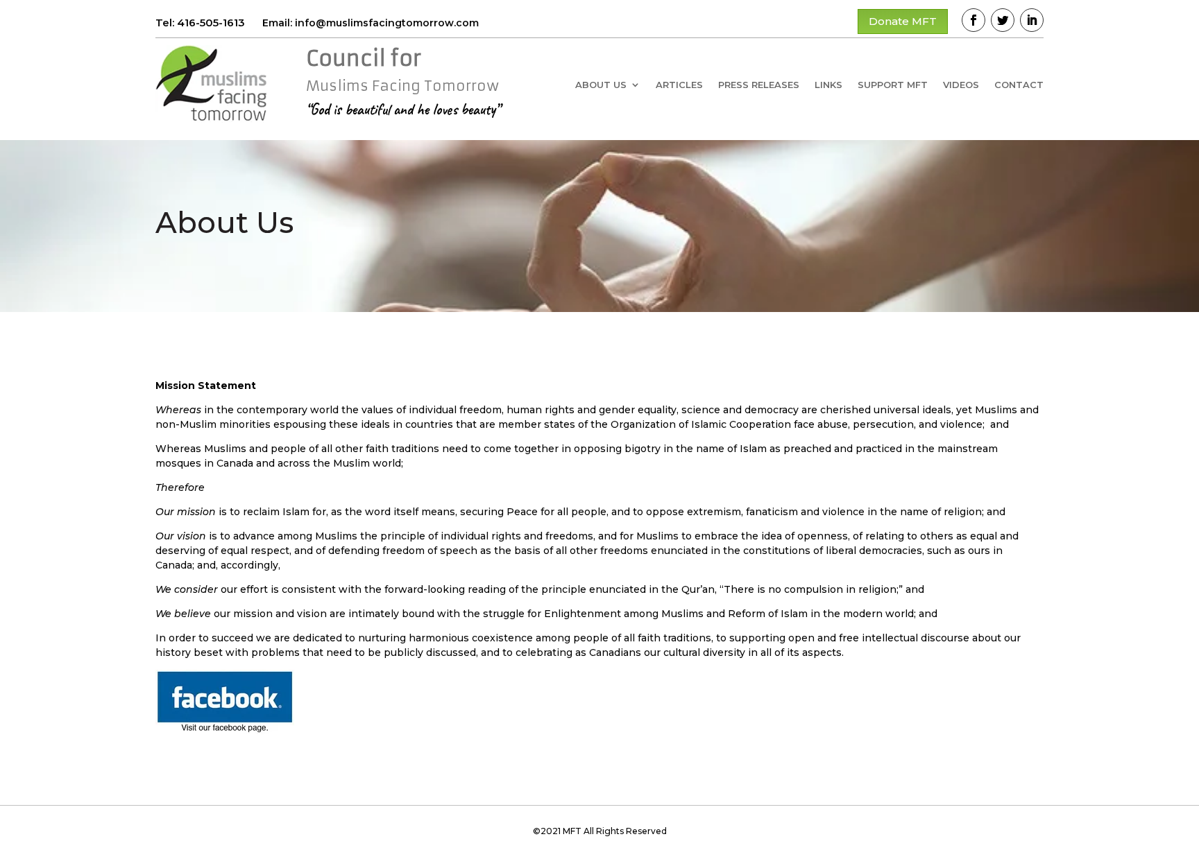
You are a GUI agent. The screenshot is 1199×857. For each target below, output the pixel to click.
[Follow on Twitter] (1002, 20)
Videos (961, 85)
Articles (679, 85)
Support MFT (893, 85)
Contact (1019, 85)
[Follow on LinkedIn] (1032, 20)
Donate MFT (903, 21)
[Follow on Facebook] (973, 20)
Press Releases (758, 85)
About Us (601, 85)
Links (828, 85)
